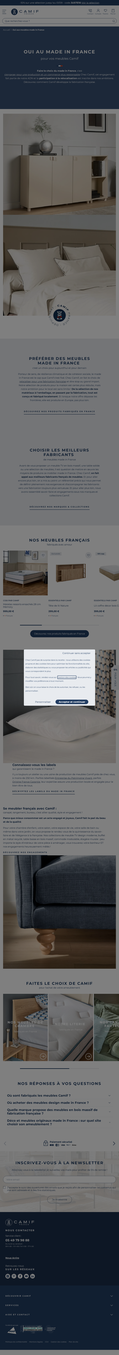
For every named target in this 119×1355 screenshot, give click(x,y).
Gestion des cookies (67, 677)
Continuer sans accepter (76, 653)
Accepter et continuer (72, 701)
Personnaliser (43, 701)
